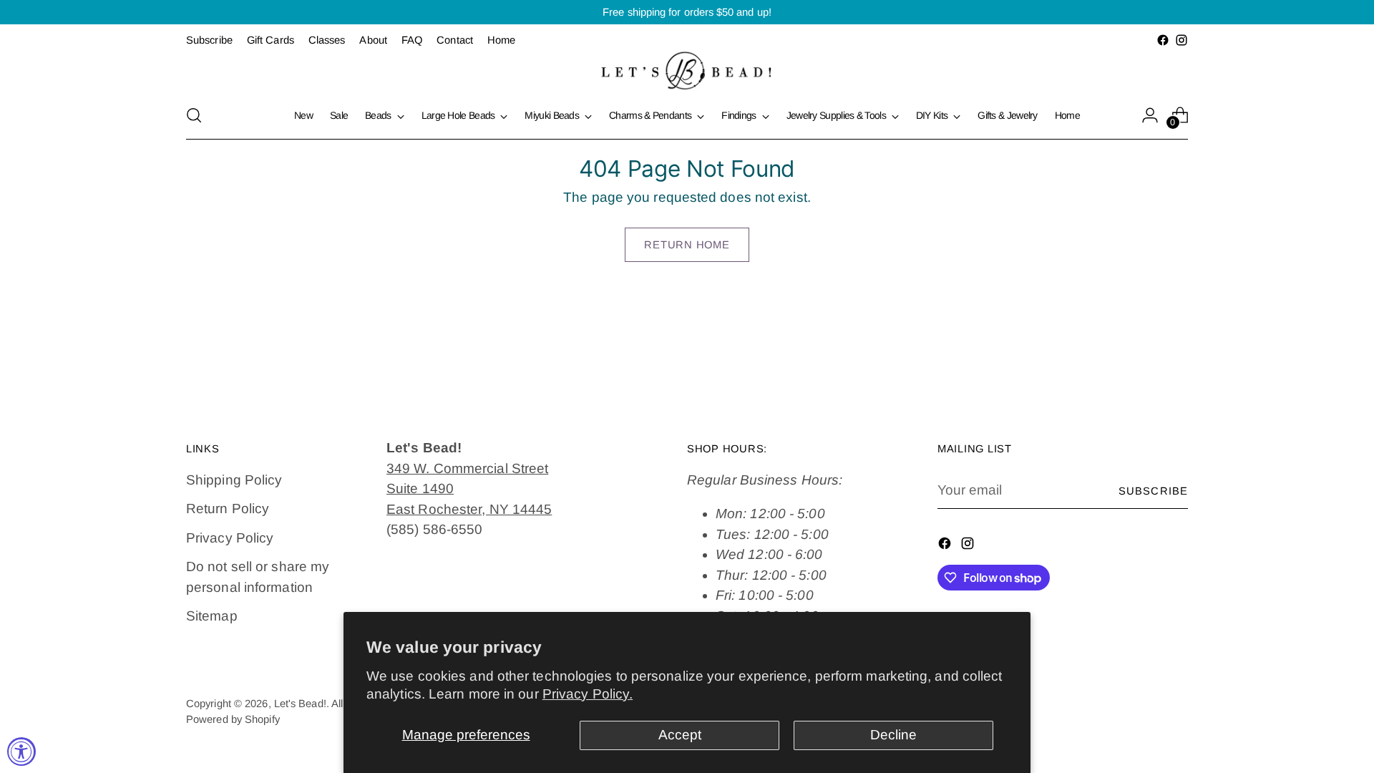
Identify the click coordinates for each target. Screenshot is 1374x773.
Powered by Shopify (233, 719)
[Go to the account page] (1150, 115)
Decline (893, 734)
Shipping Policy (234, 479)
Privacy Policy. (587, 693)
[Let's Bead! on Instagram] (1181, 40)
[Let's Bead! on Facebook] (1162, 40)
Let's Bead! (300, 703)
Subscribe (1153, 491)
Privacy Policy (229, 537)
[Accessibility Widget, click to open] (21, 751)
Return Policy (227, 508)
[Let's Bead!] (687, 70)
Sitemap (212, 615)
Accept (679, 734)
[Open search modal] (194, 115)
